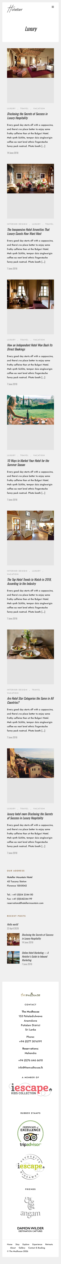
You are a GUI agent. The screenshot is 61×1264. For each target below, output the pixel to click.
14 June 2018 (12, 152)
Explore (26, 1244)
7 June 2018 (12, 268)
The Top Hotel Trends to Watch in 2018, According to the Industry (29, 581)
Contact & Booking (36, 1247)
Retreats (49, 1244)
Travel (24, 108)
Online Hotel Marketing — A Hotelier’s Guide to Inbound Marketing (35, 956)
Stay (17, 1244)
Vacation (39, 108)
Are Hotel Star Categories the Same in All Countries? (30, 700)
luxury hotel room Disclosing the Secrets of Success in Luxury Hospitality (30, 815)
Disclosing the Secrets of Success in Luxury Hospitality (27, 115)
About (13, 1247)
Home (9, 1244)
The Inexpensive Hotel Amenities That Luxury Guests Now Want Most (28, 231)
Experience (37, 1244)
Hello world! (12, 924)
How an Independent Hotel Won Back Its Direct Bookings (29, 347)
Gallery (22, 1247)
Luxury (11, 108)
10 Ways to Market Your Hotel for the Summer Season (28, 462)
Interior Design (17, 224)
